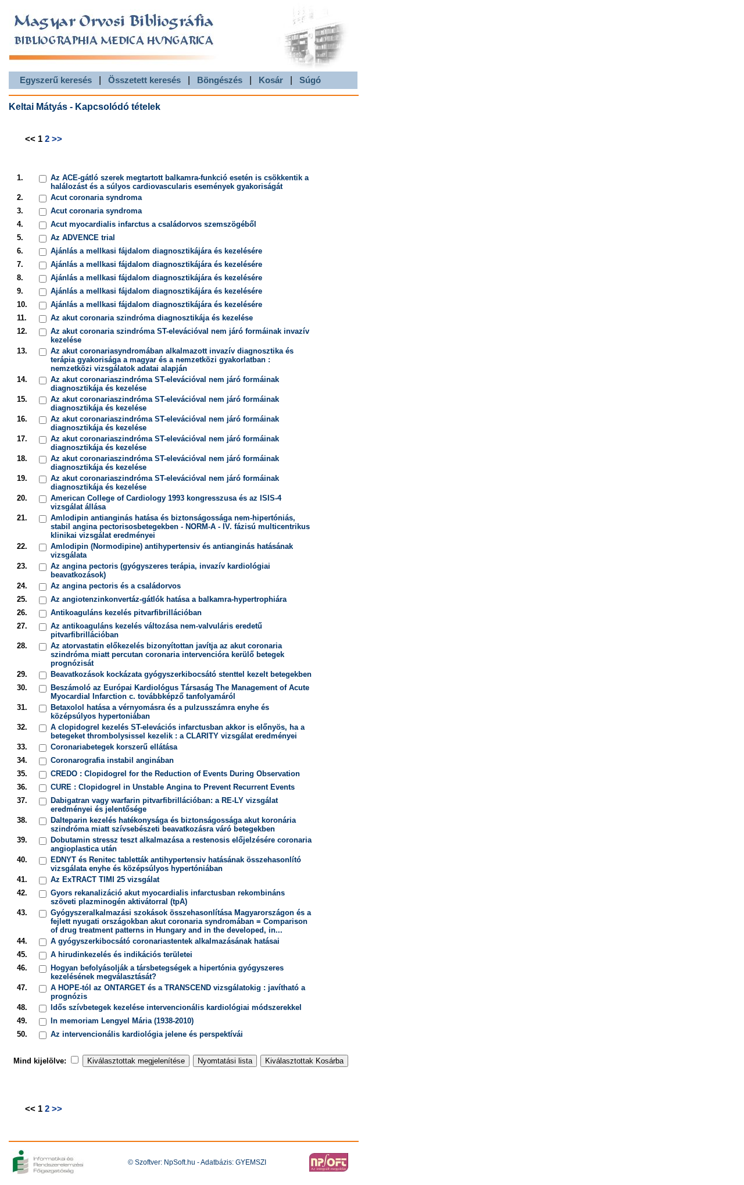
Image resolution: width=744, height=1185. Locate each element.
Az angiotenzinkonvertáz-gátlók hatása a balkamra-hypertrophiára (169, 599)
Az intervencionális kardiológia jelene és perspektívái (147, 1034)
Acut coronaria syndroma (96, 197)
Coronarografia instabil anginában (112, 760)
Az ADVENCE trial (83, 237)
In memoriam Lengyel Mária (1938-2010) (122, 1020)
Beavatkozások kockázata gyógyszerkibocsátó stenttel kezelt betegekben (181, 674)
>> (57, 139)
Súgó (310, 80)
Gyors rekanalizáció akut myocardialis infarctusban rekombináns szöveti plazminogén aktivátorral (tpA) (168, 897)
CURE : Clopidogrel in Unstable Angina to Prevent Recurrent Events (173, 787)
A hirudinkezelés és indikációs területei (121, 954)
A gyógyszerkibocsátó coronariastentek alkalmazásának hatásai (165, 941)
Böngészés (219, 80)
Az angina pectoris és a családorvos (116, 585)
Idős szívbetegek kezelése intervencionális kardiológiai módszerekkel (176, 1007)
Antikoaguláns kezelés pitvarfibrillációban (126, 612)
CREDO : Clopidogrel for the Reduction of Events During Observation (175, 773)
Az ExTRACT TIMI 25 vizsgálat (105, 879)
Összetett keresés (144, 80)
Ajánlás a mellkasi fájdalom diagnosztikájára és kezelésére (156, 251)
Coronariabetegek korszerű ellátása (114, 747)
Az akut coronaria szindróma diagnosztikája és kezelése (152, 317)
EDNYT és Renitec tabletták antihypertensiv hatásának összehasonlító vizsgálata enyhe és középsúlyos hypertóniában (176, 864)
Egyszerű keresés (56, 80)
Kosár (271, 80)
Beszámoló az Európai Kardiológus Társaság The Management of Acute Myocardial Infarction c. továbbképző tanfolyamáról (180, 692)
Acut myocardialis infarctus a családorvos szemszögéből (153, 224)
